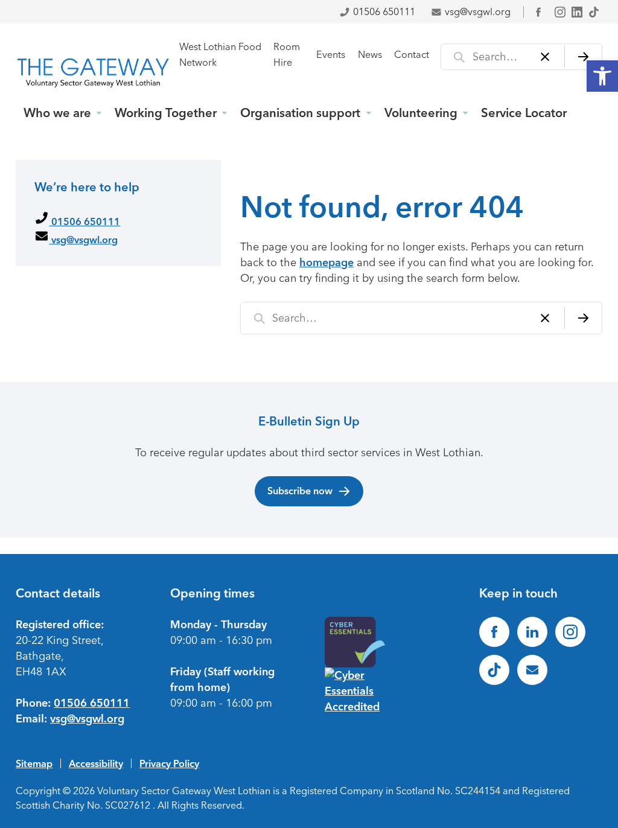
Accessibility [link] (96, 763)
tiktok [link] (593, 12)
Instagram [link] (560, 12)
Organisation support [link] (300, 113)
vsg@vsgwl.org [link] (478, 12)
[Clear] (545, 56)
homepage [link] (326, 262)
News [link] (370, 54)
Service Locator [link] (524, 113)
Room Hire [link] (286, 54)
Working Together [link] (166, 113)
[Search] (583, 56)
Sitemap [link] (34, 763)
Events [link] (330, 54)
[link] (602, 76)
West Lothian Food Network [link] (220, 54)
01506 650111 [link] (384, 12)
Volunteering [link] (420, 113)
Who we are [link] (57, 113)
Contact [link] (411, 54)
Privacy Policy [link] (169, 763)
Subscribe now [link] (300, 491)
